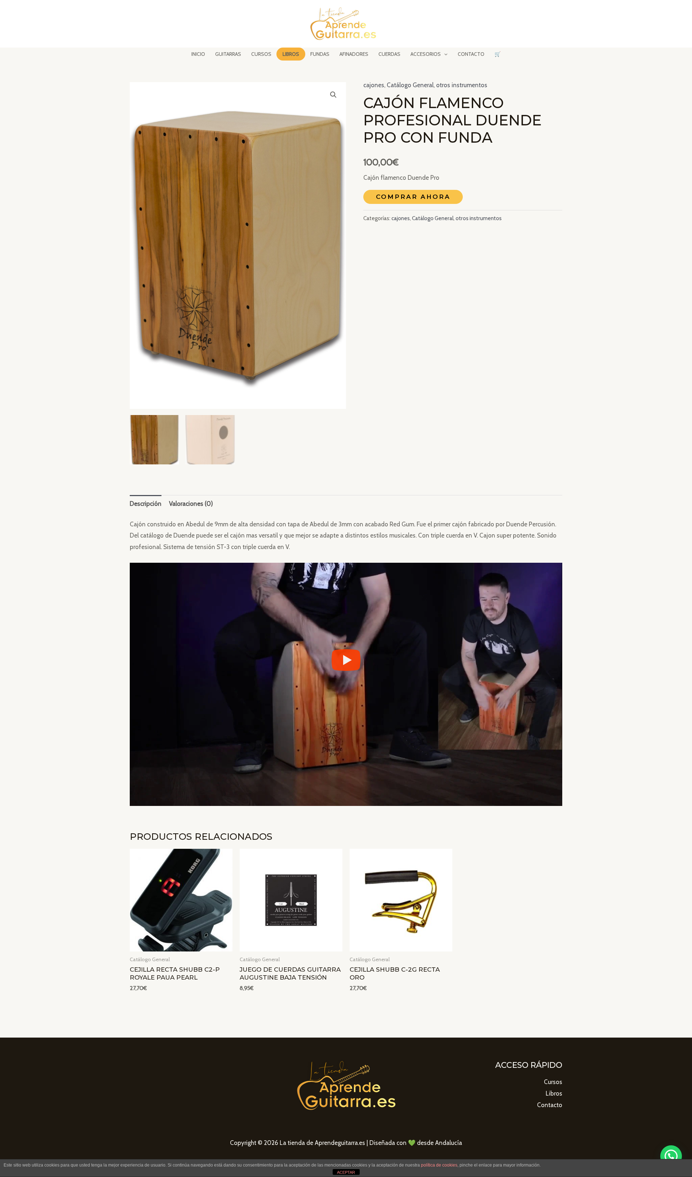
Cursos (553, 1081)
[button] (333, 94)
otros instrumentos (461, 85)
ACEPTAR (346, 1172)
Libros (554, 1093)
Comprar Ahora (413, 196)
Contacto (549, 1105)
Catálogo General (410, 85)
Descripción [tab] (145, 503)
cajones (373, 85)
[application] (444, 54)
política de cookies (439, 1165)
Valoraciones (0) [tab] (191, 503)
